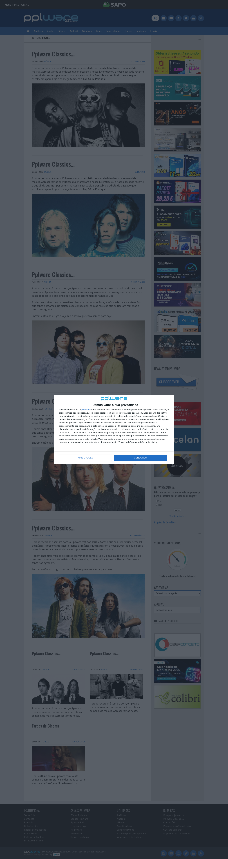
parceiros (86, 409)
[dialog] (114, 429)
